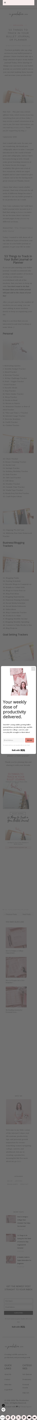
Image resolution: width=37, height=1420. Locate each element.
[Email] (29, 1417)
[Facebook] (13, 1417)
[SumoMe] (34, 1417)
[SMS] (23, 1417)
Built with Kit (18, 750)
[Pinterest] (7, 1417)
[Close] (33, 669)
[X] (18, 1417)
